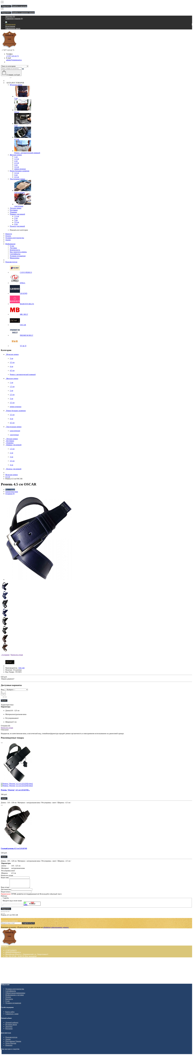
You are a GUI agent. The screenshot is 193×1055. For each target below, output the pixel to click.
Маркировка (14, 258)
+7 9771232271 (11, 950)
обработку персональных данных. (56, 927)
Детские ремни (15, 208)
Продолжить (6, 6)
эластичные (18, 206)
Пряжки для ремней (17, 214)
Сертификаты (15, 254)
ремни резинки (20, 169)
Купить (4, 700)
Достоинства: (6, 889)
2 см (16, 161)
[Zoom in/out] (8, 911)
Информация (10, 244)
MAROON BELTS (27, 304)
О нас (12, 246)
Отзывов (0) (10, 494)
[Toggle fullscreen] (6, 911)
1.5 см (16, 159)
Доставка (13, 248)
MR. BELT (24, 314)
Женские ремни (16, 155)
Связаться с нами (11, 1014)
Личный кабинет (11, 1022)
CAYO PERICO (26, 272)
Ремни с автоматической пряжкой (27, 153)
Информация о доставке (14, 995)
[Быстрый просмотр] (2, 742)
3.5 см (16, 112)
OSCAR (23, 325)
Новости (8, 234)
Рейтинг (4, 896)
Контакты (9, 999)
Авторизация (10, 24)
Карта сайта (9, 1012)
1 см (16, 157)
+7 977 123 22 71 (12, 56)
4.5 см (16, 139)
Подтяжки (14, 210)
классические (19, 192)
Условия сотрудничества (14, 238)
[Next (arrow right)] (4, 913)
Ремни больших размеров (19, 171)
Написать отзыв (17, 655)
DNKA (22, 283)
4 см (16, 126)
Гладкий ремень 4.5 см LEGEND (14, 848)
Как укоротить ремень (18, 252)
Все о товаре (10, 490)
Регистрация (10, 26)
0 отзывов (5, 655)
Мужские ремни (16, 85)
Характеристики (11, 492)
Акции (8, 240)
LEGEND (23, 293)
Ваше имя (4, 877)
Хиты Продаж (10, 1043)
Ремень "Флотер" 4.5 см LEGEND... (15, 790)
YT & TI (23, 346)
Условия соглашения (17, 256)
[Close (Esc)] (2, 911)
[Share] (4, 911)
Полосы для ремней (17, 226)
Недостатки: (5, 892)
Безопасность (15, 250)
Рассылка (9, 1028)
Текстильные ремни (17, 179)
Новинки (8, 1045)
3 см (16, 98)
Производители (11, 262)
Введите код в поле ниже (12, 901)
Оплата (8, 236)
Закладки (8, 1026)
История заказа (11, 1024)
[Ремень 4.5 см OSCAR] (38, 579)
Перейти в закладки (19, 6)
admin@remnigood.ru (14, 60)
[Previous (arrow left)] (2, 913)
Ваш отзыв (5, 887)
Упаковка (13, 212)
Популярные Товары (13, 1041)
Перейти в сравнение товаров (23, 12)
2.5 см (16, 163)
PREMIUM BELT (26, 335)
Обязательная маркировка (15, 993)
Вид (2, 690)
